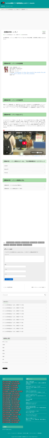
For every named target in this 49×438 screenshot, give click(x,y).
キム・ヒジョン (15, 397)
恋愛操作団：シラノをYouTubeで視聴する (12, 185)
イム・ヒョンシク (15, 383)
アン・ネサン (15, 381)
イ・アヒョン (6, 385)
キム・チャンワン (15, 395)
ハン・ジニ (5, 418)
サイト (6, 274)
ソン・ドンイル (6, 406)
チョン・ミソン (6, 416)
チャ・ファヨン (6, 412)
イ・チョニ (24, 72)
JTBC (4, 344)
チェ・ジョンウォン (16, 408)
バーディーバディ (34, 414)
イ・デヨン (13, 389)
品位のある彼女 (33, 406)
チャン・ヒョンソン (7, 410)
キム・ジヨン (15, 393)
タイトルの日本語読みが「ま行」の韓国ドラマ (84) (13, 322)
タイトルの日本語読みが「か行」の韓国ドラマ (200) (13, 307)
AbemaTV (6, 169)
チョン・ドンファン (7, 414)
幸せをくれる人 (34, 394)
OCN (4, 353)
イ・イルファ (14, 385)
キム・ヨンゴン (15, 402)
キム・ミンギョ (37, 72)
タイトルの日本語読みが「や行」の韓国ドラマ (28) (13, 325)
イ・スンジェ (6, 389)
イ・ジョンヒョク (18, 72)
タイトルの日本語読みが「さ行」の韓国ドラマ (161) (13, 310)
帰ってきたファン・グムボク (35, 386)
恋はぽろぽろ (33, 391)
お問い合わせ (20, 433)
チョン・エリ (15, 412)
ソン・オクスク (15, 404)
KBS (3, 347)
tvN (3, 359)
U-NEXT (6, 165)
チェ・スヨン (41, 242)
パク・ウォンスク (14, 418)
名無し (27, 381)
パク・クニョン (6, 420)
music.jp (6, 172)
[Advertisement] (24, 20)
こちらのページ (36, 155)
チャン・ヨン (16, 410)
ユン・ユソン (15, 422)
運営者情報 (39, 433)
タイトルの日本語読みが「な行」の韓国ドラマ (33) (13, 316)
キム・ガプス (19, 391)
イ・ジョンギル (14, 387)
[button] (45, 295)
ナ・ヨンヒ (14, 416)
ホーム (9, 433)
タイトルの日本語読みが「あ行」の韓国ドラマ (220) (13, 304)
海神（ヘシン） (33, 418)
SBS (3, 356)
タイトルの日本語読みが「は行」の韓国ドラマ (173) (13, 319)
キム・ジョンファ (30, 72)
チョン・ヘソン (16, 414)
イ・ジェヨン (6, 387)
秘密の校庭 (32, 381)
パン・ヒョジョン (15, 420)
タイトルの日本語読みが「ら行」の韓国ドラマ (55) (13, 328)
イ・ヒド (5, 391)
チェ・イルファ (15, 406)
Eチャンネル (5, 341)
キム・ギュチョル (7, 393)
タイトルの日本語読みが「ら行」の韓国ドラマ (12, 34)
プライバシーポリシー (33, 433)
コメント (7, 254)
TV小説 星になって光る (34, 411)
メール (6, 269)
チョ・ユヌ (13, 73)
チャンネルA (5, 362)
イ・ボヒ (11, 391)
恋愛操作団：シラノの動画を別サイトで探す (13, 188)
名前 (5, 264)
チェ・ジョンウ (6, 408)
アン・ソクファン (7, 381)
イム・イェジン (6, 383)
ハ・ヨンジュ (18, 73)
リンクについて (14, 433)
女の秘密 (30, 399)
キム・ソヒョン (6, 395)
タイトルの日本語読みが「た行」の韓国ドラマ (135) (13, 313)
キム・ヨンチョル (7, 404)
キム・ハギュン (6, 397)
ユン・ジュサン (6, 422)
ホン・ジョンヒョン (31, 73)
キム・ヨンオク (6, 402)
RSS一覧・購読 (25, 433)
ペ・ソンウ (24, 73)
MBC (4, 350)
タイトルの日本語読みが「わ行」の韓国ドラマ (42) (13, 331)
